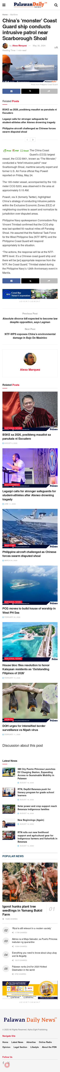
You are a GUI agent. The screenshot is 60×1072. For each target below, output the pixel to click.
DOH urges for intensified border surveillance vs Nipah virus (23, 728)
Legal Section (20, 1047)
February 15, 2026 (12, 678)
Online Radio (45, 1042)
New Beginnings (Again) (31, 819)
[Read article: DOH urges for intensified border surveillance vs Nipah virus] (30, 702)
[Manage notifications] (7, 1065)
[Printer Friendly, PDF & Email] (16, 150)
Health (9, 719)
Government (12, 484)
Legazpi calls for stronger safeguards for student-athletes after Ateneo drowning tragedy (28, 120)
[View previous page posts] (27, 139)
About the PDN (49, 1047)
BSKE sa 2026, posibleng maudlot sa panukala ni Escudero (29, 111)
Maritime (14, 14)
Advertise (31, 1042)
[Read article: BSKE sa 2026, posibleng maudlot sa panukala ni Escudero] (30, 411)
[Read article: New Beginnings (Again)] (8, 823)
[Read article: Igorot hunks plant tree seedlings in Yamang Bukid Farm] (30, 882)
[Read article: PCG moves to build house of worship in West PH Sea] (30, 585)
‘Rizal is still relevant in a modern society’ (31, 928)
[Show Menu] (3, 5)
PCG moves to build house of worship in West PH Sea (29, 610)
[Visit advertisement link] (30, 294)
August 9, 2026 (10, 443)
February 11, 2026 (12, 734)
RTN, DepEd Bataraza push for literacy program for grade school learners (36, 792)
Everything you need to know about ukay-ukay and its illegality (34, 954)
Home (5, 14)
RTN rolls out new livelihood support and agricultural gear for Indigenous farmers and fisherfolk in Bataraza (37, 837)
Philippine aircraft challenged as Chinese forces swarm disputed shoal (29, 130)
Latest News (17, 1042)
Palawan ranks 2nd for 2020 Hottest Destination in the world (29, 968)
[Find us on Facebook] (3, 1063)
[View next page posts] (33, 139)
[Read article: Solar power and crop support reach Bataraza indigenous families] (8, 809)
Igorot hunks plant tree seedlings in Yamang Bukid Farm (22, 910)
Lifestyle (34, 1047)
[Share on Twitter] (30, 91)
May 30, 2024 (39, 45)
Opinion (6, 1047)
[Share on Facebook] (11, 91)
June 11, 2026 (10, 504)
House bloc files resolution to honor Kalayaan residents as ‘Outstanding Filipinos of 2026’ (26, 669)
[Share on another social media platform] (49, 91)
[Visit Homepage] (29, 5)
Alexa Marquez (19, 45)
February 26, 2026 (12, 617)
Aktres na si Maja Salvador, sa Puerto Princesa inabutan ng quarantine (34, 940)
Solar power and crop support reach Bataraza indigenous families (37, 807)
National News (13, 428)
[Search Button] (56, 5)
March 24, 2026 (10, 560)
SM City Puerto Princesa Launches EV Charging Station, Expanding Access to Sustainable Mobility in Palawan (36, 773)
